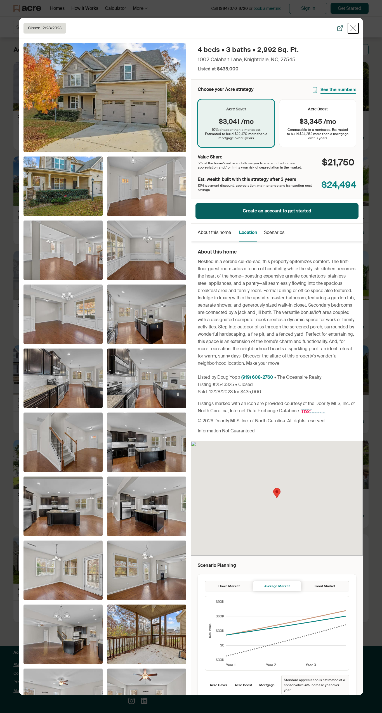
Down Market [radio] (229, 586)
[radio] (236, 123)
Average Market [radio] (277, 586)
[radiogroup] (277, 123)
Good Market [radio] (325, 586)
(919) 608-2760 (257, 377)
